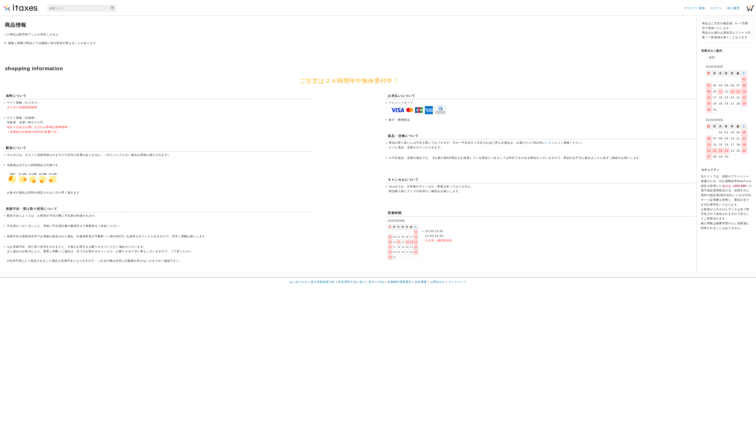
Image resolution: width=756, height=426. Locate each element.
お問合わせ (437, 281)
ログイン (716, 8)
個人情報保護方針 (323, 281)
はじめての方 (298, 281)
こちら (549, 142)
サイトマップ (457, 281)
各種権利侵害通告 (399, 281)
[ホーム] (20, 11)
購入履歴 (733, 8)
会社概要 (421, 281)
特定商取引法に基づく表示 (356, 281)
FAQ (381, 281)
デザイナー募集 (694, 8)
